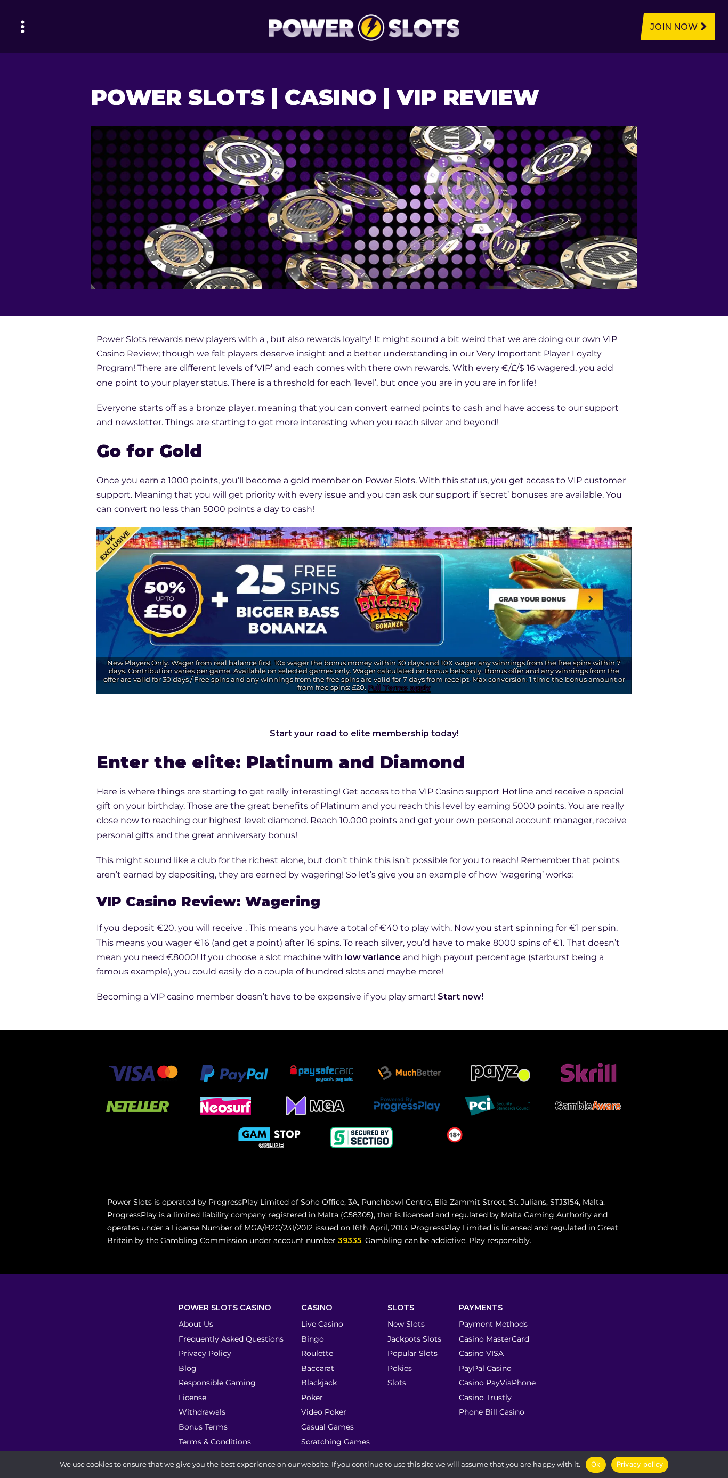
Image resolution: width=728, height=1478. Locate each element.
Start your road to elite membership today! (364, 733)
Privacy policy (640, 1464)
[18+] (454, 1134)
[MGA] (316, 1105)
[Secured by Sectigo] (361, 1137)
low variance (373, 957)
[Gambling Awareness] (587, 1105)
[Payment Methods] (143, 1073)
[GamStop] (270, 1137)
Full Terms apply (399, 687)
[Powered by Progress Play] (406, 1105)
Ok (596, 1464)
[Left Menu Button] (23, 26)
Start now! (460, 997)
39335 (349, 1240)
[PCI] (497, 1105)
